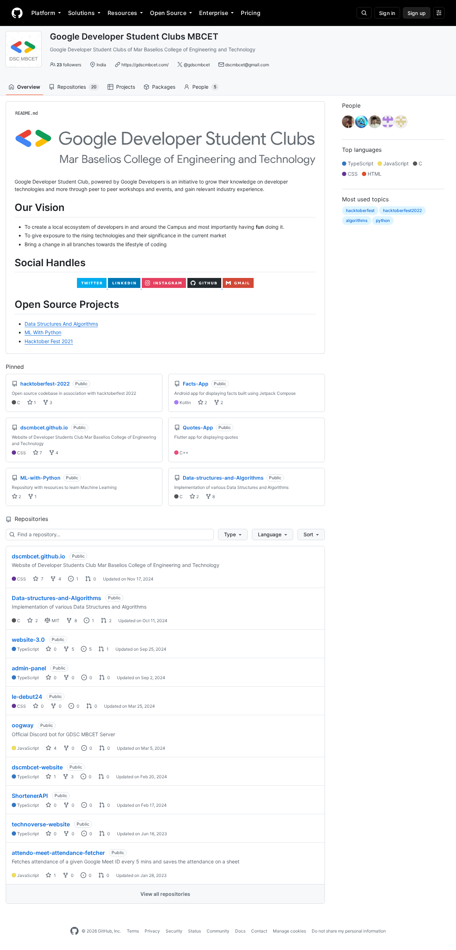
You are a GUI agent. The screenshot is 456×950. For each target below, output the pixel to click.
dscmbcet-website (37, 767)
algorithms (356, 220)
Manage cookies (289, 931)
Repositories (77, 87)
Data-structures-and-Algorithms (56, 598)
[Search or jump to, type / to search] (364, 13)
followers (69, 64)
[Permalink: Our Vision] (10, 208)
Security (174, 931)
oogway (22, 725)
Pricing (250, 12)
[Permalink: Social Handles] (10, 263)
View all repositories (165, 894)
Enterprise (213, 12)
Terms (133, 931)
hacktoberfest (360, 210)
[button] (233, 534)
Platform (43, 12)
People (204, 87)
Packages (163, 87)
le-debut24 (27, 696)
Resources (122, 12)
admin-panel (29, 668)
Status (194, 931)
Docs (240, 931)
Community (218, 931)
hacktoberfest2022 (402, 210)
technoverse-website (41, 824)
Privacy (152, 931)
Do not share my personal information (349, 931)
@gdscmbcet (197, 64)
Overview (28, 87)
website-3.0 (28, 639)
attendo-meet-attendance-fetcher (58, 852)
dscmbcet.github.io (38, 556)
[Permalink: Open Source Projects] (10, 305)
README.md (26, 113)
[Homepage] (17, 13)
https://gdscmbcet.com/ (145, 64)
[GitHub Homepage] (74, 931)
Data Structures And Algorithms (61, 324)
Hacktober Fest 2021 (49, 341)
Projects (125, 87)
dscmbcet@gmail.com (247, 64)
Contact (259, 931)
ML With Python (43, 332)
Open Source (168, 12)
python (383, 220)
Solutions (81, 12)
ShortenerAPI (30, 795)
